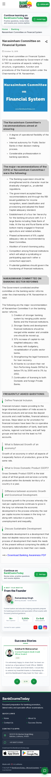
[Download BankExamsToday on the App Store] (11, 753)
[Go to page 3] (34, 681)
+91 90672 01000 (16, 742)
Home (5, 29)
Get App (42, 574)
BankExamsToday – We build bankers (25, 768)
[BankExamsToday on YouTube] (35, 627)
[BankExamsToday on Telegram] (40, 627)
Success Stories (35, 723)
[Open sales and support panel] (44, 770)
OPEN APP (44, 4)
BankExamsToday (16, 699)
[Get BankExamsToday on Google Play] (30, 753)
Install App (41, 19)
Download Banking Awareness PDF (26, 555)
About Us (32, 718)
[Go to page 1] (17, 681)
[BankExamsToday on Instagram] (45, 627)
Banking (15, 29)
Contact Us (8, 723)
